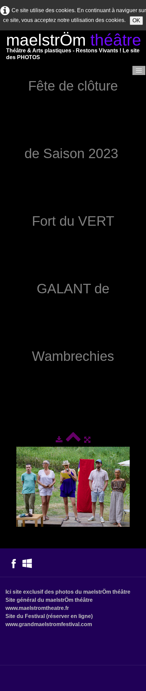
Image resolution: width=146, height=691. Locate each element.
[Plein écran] (87, 440)
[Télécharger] (59, 440)
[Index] (73, 440)
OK (136, 20)
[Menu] (138, 70)
